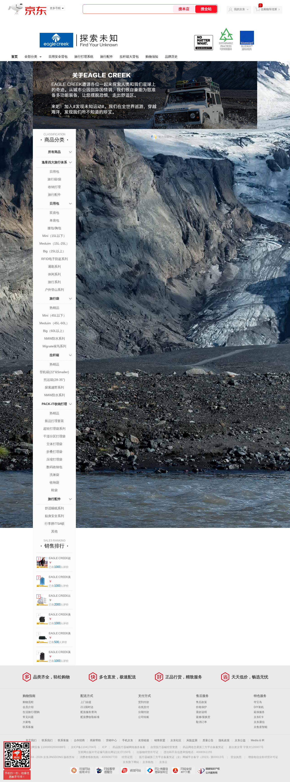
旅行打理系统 (83, 56)
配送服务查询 (88, 712)
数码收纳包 (54, 467)
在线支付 (143, 707)
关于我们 (31, 740)
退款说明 (201, 712)
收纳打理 (54, 187)
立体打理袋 (54, 444)
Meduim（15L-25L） (54, 243)
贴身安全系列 (54, 516)
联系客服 (28, 727)
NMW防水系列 (54, 338)
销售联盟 (159, 740)
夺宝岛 (258, 702)
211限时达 (86, 707)
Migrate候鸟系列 (54, 346)
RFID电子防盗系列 (54, 259)
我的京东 (239, 9)
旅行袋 (54, 298)
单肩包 (54, 220)
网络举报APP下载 (183, 770)
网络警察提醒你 (107, 770)
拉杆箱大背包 (129, 56)
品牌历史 (171, 56)
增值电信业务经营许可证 (263, 757)
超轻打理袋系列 (54, 428)
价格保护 (201, 707)
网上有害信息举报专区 (157, 770)
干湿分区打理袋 (54, 436)
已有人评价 (59, 567)
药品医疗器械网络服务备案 (129, 747)
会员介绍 (28, 707)
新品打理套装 (54, 421)
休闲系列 (54, 274)
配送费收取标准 (89, 717)
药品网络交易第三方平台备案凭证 (203, 747)
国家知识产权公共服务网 (208, 770)
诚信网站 (132, 770)
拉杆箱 (54, 355)
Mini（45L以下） (54, 315)
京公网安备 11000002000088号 (46, 747)
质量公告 (208, 740)
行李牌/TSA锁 (54, 523)
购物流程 (28, 702)
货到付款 (143, 702)
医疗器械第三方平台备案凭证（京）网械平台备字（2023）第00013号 (181, 757)
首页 (14, 56)
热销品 (54, 308)
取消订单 (201, 722)
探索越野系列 (54, 387)
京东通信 (259, 722)
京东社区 (175, 740)
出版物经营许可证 (147, 752)
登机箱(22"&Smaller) (54, 372)
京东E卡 (259, 717)
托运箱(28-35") (54, 379)
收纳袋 (54, 482)
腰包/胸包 (54, 228)
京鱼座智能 (260, 727)
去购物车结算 (269, 9)
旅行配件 (106, 56)
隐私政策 (224, 740)
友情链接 (143, 740)
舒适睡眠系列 (54, 508)
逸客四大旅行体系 (54, 162)
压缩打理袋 (54, 459)
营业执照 (236, 757)
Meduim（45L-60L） (54, 323)
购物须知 (151, 56)
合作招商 (79, 740)
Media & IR (257, 740)
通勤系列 (54, 266)
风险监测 (191, 740)
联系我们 (47, 740)
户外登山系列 (54, 289)
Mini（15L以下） (54, 236)
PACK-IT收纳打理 (54, 404)
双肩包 (54, 213)
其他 (54, 531)
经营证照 (127, 757)
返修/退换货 (203, 717)
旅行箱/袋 (54, 179)
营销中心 (111, 740)
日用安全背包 (58, 56)
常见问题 (28, 717)
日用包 (54, 171)
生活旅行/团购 (31, 712)
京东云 (163, 762)
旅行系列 (54, 282)
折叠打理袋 (54, 451)
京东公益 (240, 740)
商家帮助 (95, 740)
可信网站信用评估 (81, 770)
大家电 (27, 722)
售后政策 (201, 702)
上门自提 (85, 702)
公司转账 (143, 717)
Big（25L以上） (54, 251)
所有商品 (54, 152)
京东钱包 (148, 762)
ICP (104, 747)
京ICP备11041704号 (83, 747)
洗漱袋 (54, 475)
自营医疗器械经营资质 (164, 747)
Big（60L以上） (54, 331)
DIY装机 (259, 707)
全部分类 (30, 56)
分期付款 (143, 712)
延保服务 (259, 712)
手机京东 (127, 740)
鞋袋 (54, 490)
